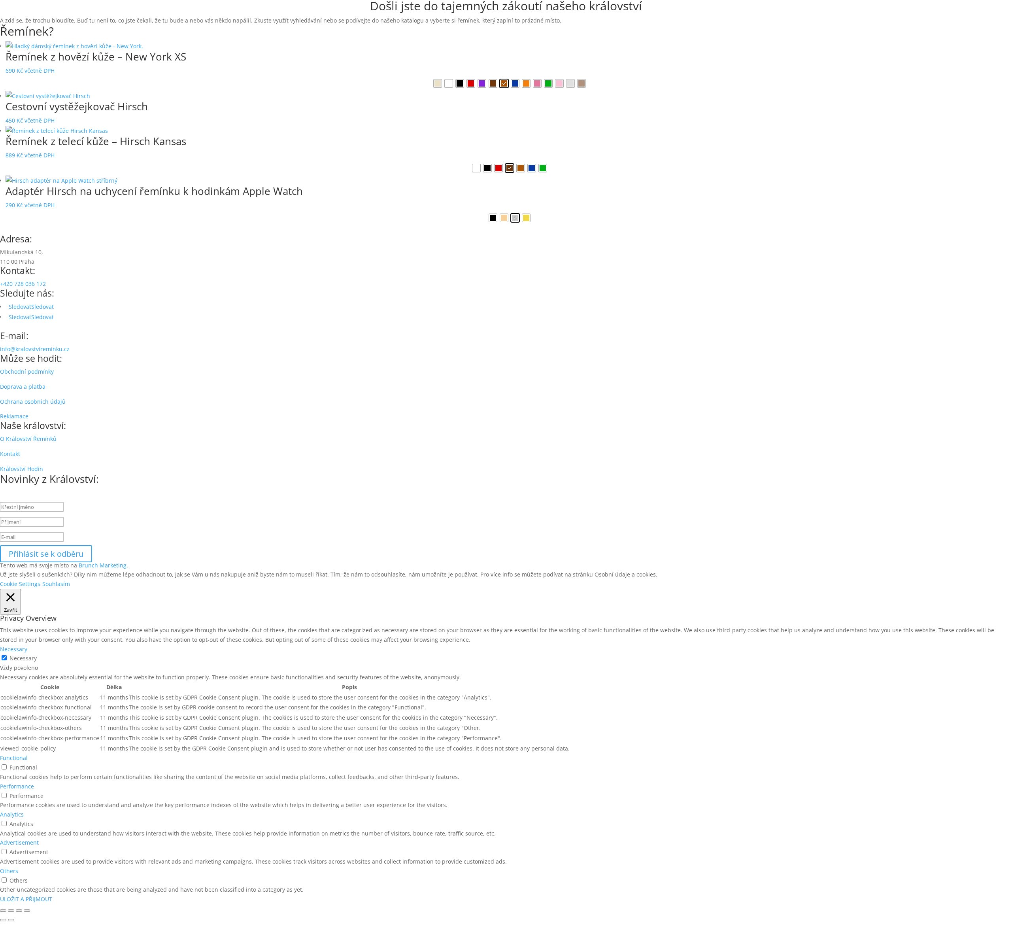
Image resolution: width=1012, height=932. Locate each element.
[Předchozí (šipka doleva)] (3, 920)
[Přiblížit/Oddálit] (3, 910)
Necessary (23, 658)
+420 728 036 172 (23, 283)
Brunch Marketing (102, 565)
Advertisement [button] (19, 842)
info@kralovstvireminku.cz (35, 349)
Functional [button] (14, 758)
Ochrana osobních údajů (33, 401)
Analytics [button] (12, 814)
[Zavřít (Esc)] (27, 910)
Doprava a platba (22, 386)
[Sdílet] (19, 910)
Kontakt (10, 453)
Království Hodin (21, 469)
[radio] (438, 83)
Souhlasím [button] (56, 584)
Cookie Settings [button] (20, 584)
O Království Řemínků (28, 438)
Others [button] (9, 871)
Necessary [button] (13, 649)
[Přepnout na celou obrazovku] (11, 910)
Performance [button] (17, 786)
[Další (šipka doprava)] (11, 920)
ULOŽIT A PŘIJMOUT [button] (26, 899)
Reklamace (14, 416)
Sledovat (42, 306)
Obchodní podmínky (27, 371)
